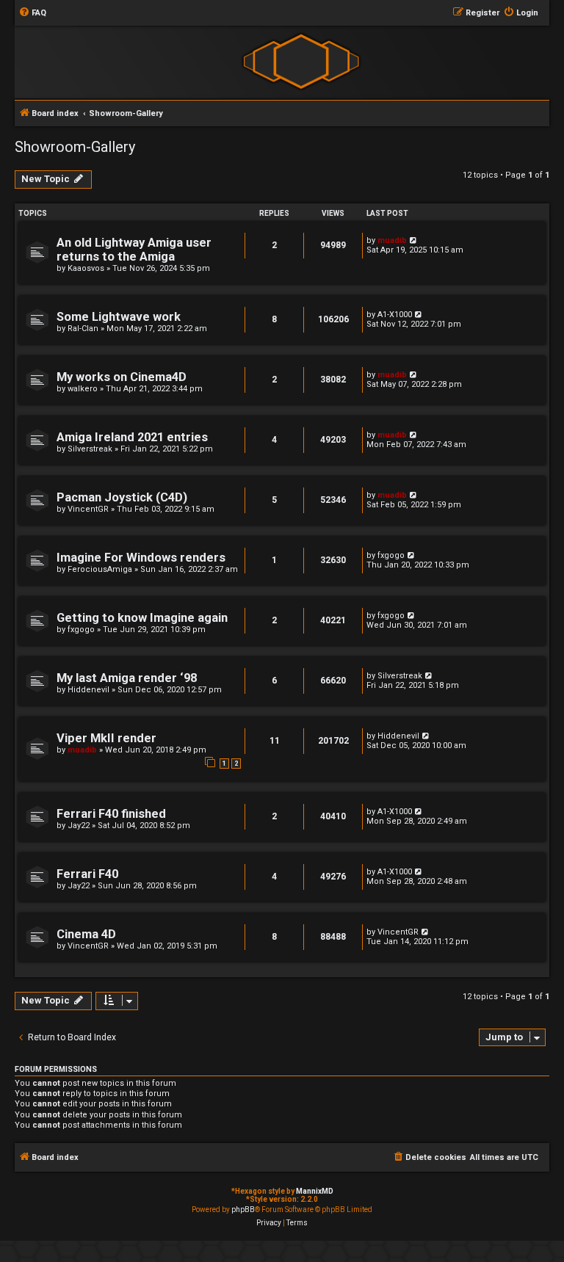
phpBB (243, 1209)
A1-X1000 (394, 314)
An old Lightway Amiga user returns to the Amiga (134, 250)
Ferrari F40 (87, 874)
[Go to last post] (414, 240)
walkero (83, 389)
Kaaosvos (86, 268)
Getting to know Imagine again (142, 618)
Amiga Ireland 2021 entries (132, 437)
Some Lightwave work (119, 317)
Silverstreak (90, 449)
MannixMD (314, 1191)
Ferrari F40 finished (111, 814)
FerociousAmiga (100, 569)
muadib (392, 240)
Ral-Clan (83, 328)
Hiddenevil (88, 690)
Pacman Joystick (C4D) (122, 497)
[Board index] (301, 61)
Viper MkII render (106, 738)
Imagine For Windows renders (141, 558)
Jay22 (79, 825)
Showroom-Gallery (75, 147)
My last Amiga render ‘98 (127, 678)
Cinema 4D (86, 934)
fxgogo (391, 555)
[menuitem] (32, 13)
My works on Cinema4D (122, 377)
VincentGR (88, 509)
